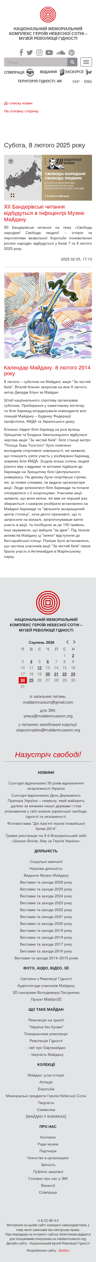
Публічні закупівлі (48, 1171)
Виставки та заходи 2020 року (46, 923)
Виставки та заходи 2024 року (46, 895)
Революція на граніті (46, 1019)
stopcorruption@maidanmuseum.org (48, 730)
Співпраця (48, 1192)
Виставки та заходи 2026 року (46, 882)
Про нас (48, 1126)
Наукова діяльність (46, 868)
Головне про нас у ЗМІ (48, 1178)
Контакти (48, 1137)
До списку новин (18, 102)
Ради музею (48, 1143)
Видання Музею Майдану (46, 875)
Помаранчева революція (46, 1033)
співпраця (14, 71)
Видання (48, 71)
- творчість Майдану (46, 1054)
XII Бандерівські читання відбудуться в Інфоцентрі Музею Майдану (44, 212)
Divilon (64, 1250)
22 (64, 674)
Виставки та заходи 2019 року (46, 930)
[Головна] (48, 15)
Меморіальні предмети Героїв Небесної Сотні (46, 1095)
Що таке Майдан (46, 1009)
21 (56, 674)
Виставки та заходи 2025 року (46, 889)
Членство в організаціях (48, 1157)
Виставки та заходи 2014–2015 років (46, 957)
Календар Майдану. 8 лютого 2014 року (47, 370)
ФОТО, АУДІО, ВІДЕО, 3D (46, 967)
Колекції (46, 1064)
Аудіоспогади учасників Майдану (46, 985)
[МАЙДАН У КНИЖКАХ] (46, 1116)
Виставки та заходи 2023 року (46, 902)
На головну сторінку (21, 110)
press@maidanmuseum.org (48, 715)
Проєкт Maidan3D (46, 999)
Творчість (46, 1102)
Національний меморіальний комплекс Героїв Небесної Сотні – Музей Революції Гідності (48, 33)
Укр (75, 81)
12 (39, 667)
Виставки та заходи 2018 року (46, 937)
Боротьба (46, 1088)
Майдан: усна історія (46, 1075)
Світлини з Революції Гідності (46, 978)
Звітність (48, 1164)
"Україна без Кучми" (46, 1026)
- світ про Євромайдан (46, 1047)
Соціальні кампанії (46, 861)
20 (48, 674)
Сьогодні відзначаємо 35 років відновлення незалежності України (46, 785)
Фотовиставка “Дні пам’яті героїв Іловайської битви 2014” (46, 825)
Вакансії (48, 1185)
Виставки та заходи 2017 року (46, 944)
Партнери (48, 1150)
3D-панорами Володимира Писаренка (46, 992)
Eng (88, 81)
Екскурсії (74, 71)
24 (23, 680)
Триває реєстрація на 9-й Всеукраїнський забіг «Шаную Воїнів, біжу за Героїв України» (46, 838)
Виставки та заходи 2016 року (46, 951)
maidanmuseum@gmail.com (48, 702)
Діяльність (46, 850)
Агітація (46, 1081)
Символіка (46, 1109)
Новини (46, 772)
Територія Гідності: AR (40, 81)
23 (73, 674)
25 (31, 680)
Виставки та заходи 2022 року (46, 909)
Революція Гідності (46, 1040)
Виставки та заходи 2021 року (46, 916)
